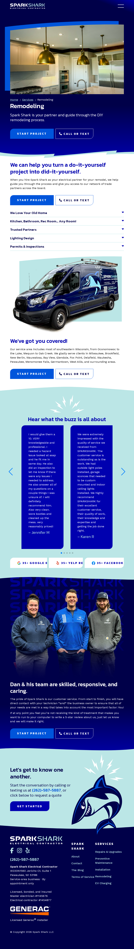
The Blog (77, 870)
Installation (102, 869)
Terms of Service (82, 877)
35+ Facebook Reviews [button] (110, 563)
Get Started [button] (29, 806)
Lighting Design (22, 238)
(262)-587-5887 (46, 790)
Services (27, 99)
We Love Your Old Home (28, 212)
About (75, 856)
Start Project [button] (32, 133)
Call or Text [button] (76, 134)
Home (14, 99)
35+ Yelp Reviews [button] (72, 563)
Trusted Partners (23, 229)
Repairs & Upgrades (108, 851)
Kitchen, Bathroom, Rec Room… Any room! (43, 221)
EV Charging (103, 883)
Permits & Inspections (27, 246)
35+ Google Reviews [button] (35, 563)
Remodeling (103, 876)
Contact (76, 863)
